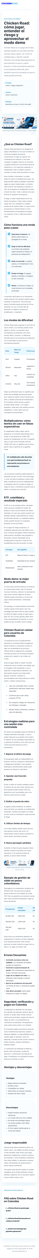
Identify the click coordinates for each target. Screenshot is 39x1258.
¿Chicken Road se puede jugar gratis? (17, 1209)
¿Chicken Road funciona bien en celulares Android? (18, 1219)
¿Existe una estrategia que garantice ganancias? (16, 1230)
